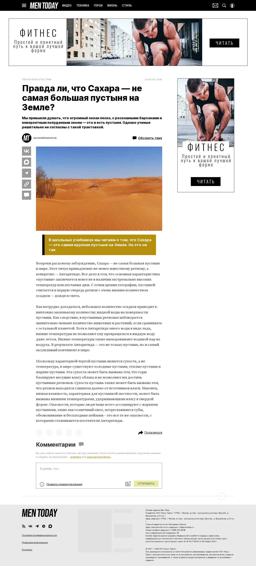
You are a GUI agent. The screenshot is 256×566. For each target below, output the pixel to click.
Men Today (44, 5)
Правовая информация (35, 542)
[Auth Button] (232, 5)
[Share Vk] (26, 151)
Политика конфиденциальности (39, 535)
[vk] (30, 526)
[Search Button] (224, 5)
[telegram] (37, 526)
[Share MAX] (26, 162)
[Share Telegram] (26, 173)
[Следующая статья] (128, 496)
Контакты (27, 549)
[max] (50, 526)
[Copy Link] (26, 184)
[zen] (43, 526)
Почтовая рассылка (215, 5)
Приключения (30, 79)
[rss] (24, 526)
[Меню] (24, 5)
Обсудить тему (150, 138)
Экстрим (46, 79)
